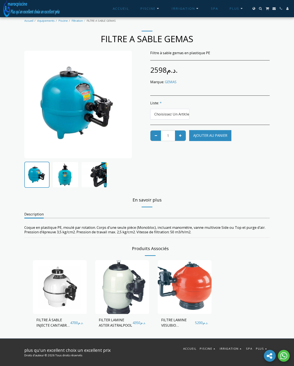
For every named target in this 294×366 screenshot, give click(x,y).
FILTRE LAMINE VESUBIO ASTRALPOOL (174, 322)
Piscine (63, 21)
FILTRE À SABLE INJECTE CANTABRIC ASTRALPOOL (53, 322)
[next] (125, 104)
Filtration (77, 21)
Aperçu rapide (59, 303)
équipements (46, 21)
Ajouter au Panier (61, 311)
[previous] (31, 104)
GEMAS (170, 81)
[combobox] (169, 114)
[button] (260, 8)
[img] (60, 287)
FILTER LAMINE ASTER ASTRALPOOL (115, 322)
